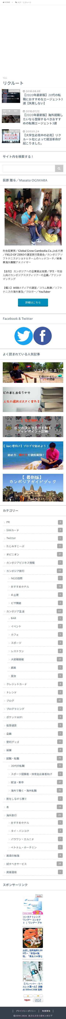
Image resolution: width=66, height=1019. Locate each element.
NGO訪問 (36, 578)
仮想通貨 (33, 725)
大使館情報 (36, 659)
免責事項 (46, 1011)
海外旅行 (33, 815)
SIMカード (33, 530)
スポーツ (36, 643)
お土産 (36, 595)
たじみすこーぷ (33, 546)
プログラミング (33, 709)
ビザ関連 (36, 603)
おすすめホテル (36, 586)
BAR (36, 618)
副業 (33, 750)
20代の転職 (36, 766)
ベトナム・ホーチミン (36, 847)
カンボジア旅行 (33, 571)
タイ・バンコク (36, 831)
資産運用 (33, 872)
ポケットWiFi (33, 717)
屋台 (36, 676)
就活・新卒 (36, 782)
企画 (33, 734)
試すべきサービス (33, 864)
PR (33, 522)
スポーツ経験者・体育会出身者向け (36, 774)
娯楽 (36, 668)
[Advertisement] (33, 40)
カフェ (36, 635)
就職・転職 (33, 758)
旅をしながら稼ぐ (33, 799)
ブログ (33, 701)
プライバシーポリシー (26, 1011)
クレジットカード (33, 684)
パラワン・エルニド (36, 839)
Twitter (33, 538)
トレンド (33, 692)
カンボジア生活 (33, 611)
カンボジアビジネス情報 (33, 563)
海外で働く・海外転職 (36, 790)
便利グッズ (33, 742)
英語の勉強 (33, 856)
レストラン (36, 651)
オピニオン (33, 554)
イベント (36, 626)
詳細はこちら (33, 302)
